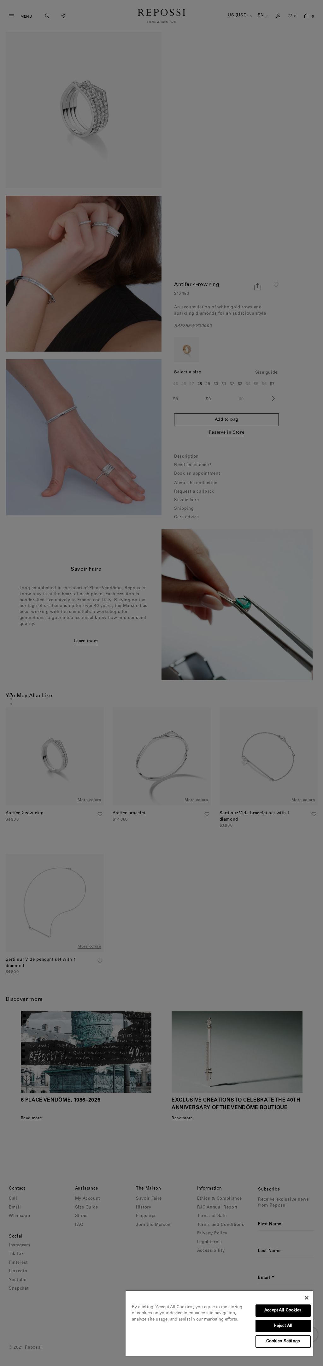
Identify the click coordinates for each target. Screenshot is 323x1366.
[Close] (306, 1298)
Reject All (283, 1326)
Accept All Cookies (283, 1311)
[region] (219, 1323)
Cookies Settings (283, 1341)
